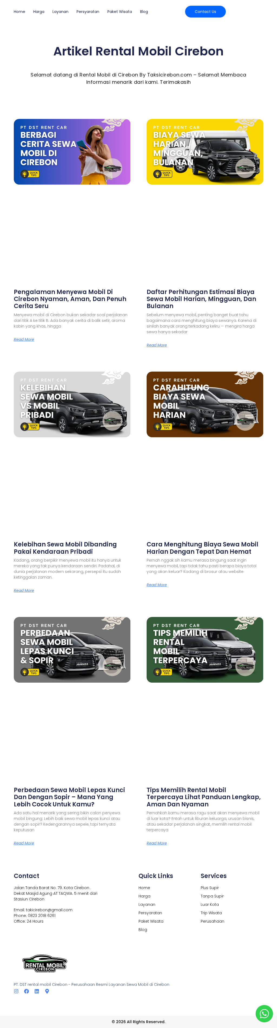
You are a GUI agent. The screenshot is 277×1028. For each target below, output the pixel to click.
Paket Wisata (119, 11)
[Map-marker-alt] (47, 991)
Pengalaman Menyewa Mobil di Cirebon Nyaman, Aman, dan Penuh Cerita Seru (70, 299)
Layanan (60, 11)
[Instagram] (16, 991)
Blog (144, 11)
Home (19, 11)
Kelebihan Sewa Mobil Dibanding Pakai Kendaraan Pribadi (65, 548)
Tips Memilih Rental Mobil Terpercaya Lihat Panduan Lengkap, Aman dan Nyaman (204, 797)
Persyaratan (88, 11)
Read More (24, 339)
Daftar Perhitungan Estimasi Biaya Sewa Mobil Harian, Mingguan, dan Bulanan (201, 299)
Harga (38, 11)
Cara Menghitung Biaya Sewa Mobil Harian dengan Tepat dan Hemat (202, 548)
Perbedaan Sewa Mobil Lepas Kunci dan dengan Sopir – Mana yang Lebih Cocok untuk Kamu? (69, 797)
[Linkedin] (36, 991)
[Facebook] (26, 991)
